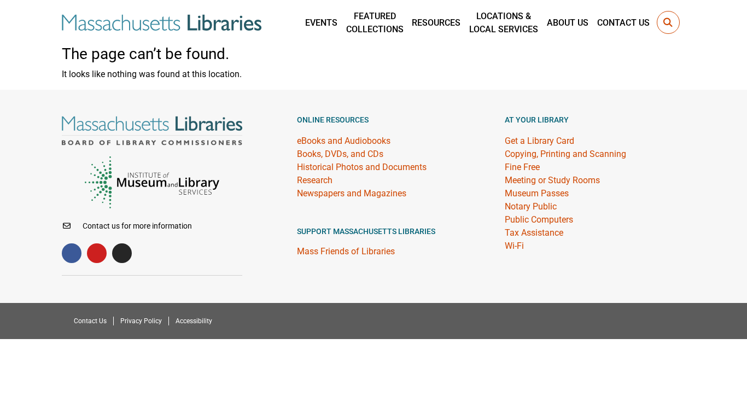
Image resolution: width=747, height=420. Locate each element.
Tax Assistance (534, 233)
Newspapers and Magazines (351, 193)
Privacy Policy (141, 321)
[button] (668, 22)
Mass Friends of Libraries (346, 251)
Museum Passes (537, 193)
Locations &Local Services (503, 22)
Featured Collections (375, 22)
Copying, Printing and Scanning (565, 154)
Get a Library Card (539, 141)
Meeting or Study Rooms (552, 180)
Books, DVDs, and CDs (340, 154)
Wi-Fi (514, 246)
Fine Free (522, 167)
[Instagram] (122, 253)
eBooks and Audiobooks (343, 141)
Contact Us (623, 23)
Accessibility (194, 321)
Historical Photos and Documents (362, 167)
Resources (436, 23)
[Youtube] (97, 253)
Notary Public (531, 206)
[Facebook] (71, 253)
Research (314, 180)
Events (321, 23)
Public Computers (539, 219)
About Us (567, 23)
